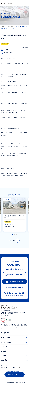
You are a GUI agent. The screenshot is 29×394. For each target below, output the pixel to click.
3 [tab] (16, 234)
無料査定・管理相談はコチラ (16, 275)
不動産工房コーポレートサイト (9, 367)
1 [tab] (12, 234)
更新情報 (4, 351)
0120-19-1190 (16, 292)
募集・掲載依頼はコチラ (15, 282)
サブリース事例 (6, 338)
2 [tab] (14, 234)
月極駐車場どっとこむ (14, 374)
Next (26, 215)
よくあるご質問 (6, 342)
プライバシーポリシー (7, 365)
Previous (2, 215)
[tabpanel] (14, 215)
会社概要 (4, 355)
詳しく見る (12, 240)
